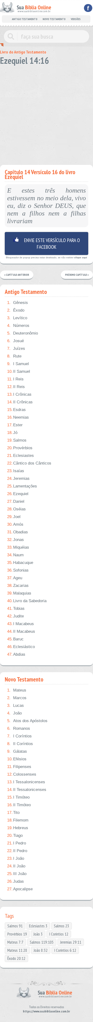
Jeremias (18, 478)
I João (15, 858)
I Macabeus (20, 624)
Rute (14, 356)
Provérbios (19, 448)
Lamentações (22, 486)
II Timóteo (19, 805)
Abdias (16, 654)
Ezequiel (17, 494)
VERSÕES (76, 19)
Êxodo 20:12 (16, 958)
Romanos (18, 728)
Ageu (14, 578)
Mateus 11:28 (17, 950)
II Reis (16, 386)
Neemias (18, 417)
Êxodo (15, 310)
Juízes (16, 348)
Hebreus (17, 828)
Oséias (16, 509)
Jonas (15, 539)
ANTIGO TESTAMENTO (24, 19)
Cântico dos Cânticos (29, 463)
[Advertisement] (46, 113)
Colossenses (21, 774)
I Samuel (18, 364)
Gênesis (17, 302)
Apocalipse (20, 889)
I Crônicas (19, 394)
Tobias (16, 608)
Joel (14, 516)
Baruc (15, 639)
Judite (15, 616)
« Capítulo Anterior (16, 274)
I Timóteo (18, 797)
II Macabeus (21, 631)
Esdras (16, 409)
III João (16, 873)
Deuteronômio (22, 333)
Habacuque (20, 562)
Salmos (16, 440)
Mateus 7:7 (15, 942)
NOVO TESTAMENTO (54, 19)
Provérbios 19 (17, 934)
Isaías (15, 471)
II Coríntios (20, 743)
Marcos (16, 698)
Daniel (15, 501)
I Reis (15, 379)
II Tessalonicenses (26, 789)
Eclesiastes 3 (38, 926)
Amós (15, 524)
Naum (15, 555)
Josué (15, 341)
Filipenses (19, 766)
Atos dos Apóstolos (27, 721)
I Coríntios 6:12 (65, 950)
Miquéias (18, 547)
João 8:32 (41, 950)
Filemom (17, 820)
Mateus (16, 690)
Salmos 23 (61, 926)
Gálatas (17, 751)
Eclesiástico (21, 646)
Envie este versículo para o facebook (46, 243)
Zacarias (18, 585)
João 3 (38, 934)
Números (18, 325)
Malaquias (19, 593)
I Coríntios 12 (58, 934)
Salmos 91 (15, 926)
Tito (13, 812)
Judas (15, 881)
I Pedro (16, 843)
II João (16, 866)
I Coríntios (19, 736)
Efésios (16, 759)
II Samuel (18, 371)
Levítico (17, 318)
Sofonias (18, 570)
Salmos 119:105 (42, 942)
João (14, 713)
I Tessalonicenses (26, 782)
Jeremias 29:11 (70, 942)
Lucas (15, 705)
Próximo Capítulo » (77, 274)
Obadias (17, 532)
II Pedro (17, 851)
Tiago (15, 835)
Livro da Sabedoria (26, 601)
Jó (12, 432)
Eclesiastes (20, 455)
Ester (15, 425)
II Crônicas (20, 402)
